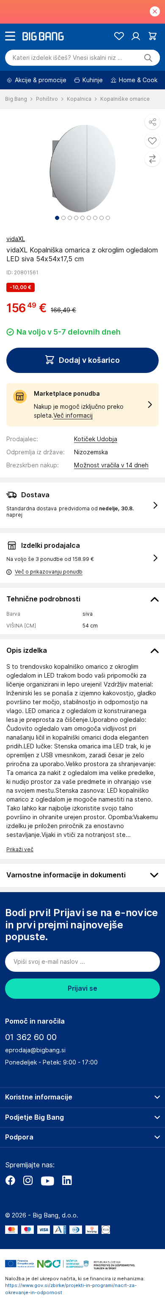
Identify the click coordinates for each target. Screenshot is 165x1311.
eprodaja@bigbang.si (35, 1050)
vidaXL (15, 239)
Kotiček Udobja (95, 439)
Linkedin (67, 1180)
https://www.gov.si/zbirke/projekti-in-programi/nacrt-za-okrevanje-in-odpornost (71, 1288)
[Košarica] (152, 36)
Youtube (47, 1180)
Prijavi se (82, 988)
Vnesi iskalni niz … (67, 57)
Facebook (10, 1180)
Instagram (28, 1180)
